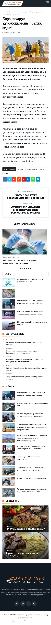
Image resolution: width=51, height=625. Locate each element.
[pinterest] (24, 180)
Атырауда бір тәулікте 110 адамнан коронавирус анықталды (20, 261)
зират (21, 169)
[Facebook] (16, 603)
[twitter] (9, 180)
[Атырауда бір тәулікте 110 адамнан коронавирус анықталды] (25, 241)
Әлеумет (12, 12)
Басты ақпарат (22, 12)
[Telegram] (34, 603)
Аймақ (5, 12)
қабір (43, 169)
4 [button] (26, 268)
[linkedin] (28, 180)
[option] (25, 246)
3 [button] (24, 268)
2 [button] (22, 268)
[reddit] (19, 180)
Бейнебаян (10, 526)
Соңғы (8, 274)
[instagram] (28, 603)
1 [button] (20, 268)
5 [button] (28, 268)
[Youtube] (22, 603)
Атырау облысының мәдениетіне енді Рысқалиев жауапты (25, 208)
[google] (14, 180)
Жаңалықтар (34, 12)
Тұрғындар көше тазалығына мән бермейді (25, 195)
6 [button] (30, 268)
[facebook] (5, 180)
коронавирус (32, 169)
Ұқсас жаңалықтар (25, 224)
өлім (6, 173)
